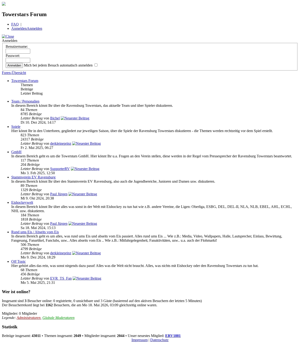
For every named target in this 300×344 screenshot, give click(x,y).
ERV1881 (173, 336)
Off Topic (18, 261)
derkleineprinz (60, 143)
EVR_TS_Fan (61, 278)
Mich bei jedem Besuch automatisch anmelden (59, 65)
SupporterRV (60, 169)
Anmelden (19, 28)
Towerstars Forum (24, 81)
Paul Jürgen (59, 194)
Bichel (55, 118)
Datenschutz (159, 340)
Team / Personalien (25, 101)
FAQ (15, 24)
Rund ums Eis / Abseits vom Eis (35, 232)
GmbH (16, 152)
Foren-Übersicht (14, 73)
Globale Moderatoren (58, 318)
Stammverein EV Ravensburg (33, 177)
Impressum (139, 340)
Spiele (15, 127)
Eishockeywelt (22, 202)
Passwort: (13, 56)
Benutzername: (17, 46)
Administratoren (29, 318)
